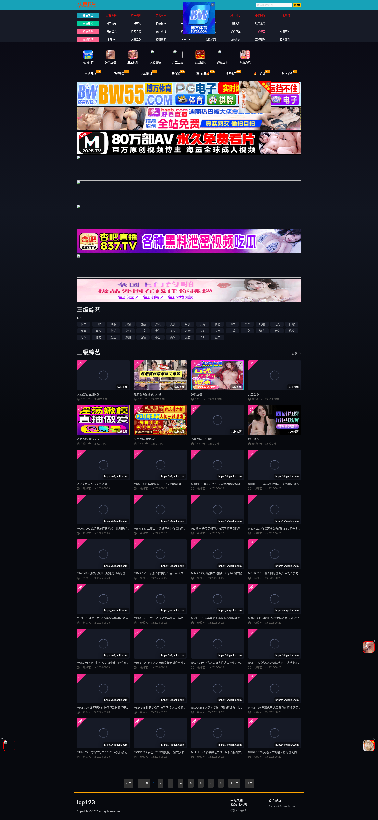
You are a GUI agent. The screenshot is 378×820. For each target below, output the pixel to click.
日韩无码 (235, 23)
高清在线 (88, 23)
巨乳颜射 (285, 39)
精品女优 (186, 31)
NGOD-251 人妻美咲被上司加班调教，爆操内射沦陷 (222, 707)
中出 (158, 337)
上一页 (144, 783)
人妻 (187, 330)
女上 (113, 337)
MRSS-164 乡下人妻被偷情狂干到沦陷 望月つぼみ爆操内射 (170, 662)
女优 (113, 330)
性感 (113, 324)
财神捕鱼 (287, 73)
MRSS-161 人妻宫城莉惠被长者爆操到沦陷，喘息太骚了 (225, 618)
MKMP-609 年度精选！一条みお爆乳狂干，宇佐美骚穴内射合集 (173, 484)
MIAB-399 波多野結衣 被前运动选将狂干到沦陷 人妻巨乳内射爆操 (117, 707)
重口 (217, 337)
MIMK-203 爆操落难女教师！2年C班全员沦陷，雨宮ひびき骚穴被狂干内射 (293, 528)
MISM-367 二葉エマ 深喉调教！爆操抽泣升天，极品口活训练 (171, 528)
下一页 (234, 783)
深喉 (262, 330)
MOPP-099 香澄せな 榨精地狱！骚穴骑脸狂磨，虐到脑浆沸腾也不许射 (177, 752)
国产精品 (111, 23)
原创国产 (211, 23)
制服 (262, 324)
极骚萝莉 (161, 39)
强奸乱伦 (161, 31)
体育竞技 (90, 73)
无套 (187, 337)
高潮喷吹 (260, 39)
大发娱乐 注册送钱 (88, 394)
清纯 (158, 324)
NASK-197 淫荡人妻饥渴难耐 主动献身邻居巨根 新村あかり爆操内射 (289, 662)
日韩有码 (136, 23)
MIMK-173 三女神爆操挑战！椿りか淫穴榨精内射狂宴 (167, 573)
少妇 (202, 330)
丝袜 (232, 324)
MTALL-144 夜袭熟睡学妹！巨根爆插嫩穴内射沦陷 (222, 752)
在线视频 (88, 39)
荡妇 (128, 330)
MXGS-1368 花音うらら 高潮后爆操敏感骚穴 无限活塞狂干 (227, 484)
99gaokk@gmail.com (282, 806)
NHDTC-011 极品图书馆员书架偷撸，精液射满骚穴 (279, 484)
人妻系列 (136, 39)
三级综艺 (260, 31)
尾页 (249, 783)
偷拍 (83, 324)
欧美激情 (260, 23)
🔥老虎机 (259, 73)
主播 (232, 330)
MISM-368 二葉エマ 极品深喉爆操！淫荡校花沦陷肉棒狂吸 (170, 618)
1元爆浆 (175, 73)
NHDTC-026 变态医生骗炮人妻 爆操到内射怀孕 (276, 752)
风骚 (128, 324)
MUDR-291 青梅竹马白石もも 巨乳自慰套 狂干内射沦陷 (110, 752)
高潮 (83, 330)
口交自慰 (136, 31)
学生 (158, 330)
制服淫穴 (111, 31)
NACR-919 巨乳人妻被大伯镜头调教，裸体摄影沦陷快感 (225, 662)
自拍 (98, 324)
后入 (83, 337)
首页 (128, 783)
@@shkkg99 (238, 810)
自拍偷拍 (161, 23)
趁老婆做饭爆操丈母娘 (147, 394)
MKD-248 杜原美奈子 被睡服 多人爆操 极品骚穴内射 (165, 707)
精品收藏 (88, 31)
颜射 (128, 337)
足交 (277, 330)
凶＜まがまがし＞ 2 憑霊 (92, 484)
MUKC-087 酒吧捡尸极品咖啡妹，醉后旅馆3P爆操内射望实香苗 (116, 662)
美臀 (202, 324)
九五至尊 (253, 394)
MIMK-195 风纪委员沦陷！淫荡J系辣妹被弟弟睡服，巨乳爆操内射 (231, 573)
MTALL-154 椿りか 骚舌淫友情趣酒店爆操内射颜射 (108, 618)
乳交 (292, 330)
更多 (294, 353)
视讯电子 (231, 73)
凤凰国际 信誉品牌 (145, 439)
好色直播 (196, 394)
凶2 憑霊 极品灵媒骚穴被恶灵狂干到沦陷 (216, 528)
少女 (217, 330)
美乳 (173, 324)
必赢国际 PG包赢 (201, 439)
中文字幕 (186, 23)
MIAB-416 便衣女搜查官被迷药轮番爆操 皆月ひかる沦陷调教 (114, 573)
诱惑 (143, 324)
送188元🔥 (203, 73)
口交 (247, 330)
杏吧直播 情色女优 (88, 439)
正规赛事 (118, 73)
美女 (173, 330)
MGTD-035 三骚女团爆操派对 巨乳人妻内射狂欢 (277, 573)
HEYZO (186, 39)
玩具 (277, 324)
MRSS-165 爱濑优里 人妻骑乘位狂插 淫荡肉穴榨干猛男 (281, 707)
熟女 (143, 330)
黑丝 (247, 324)
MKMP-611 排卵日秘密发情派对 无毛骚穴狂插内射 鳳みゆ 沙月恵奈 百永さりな (296, 618)
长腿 (217, 324)
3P (202, 337)
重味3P (111, 39)
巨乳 (187, 324)
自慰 (292, 324)
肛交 (98, 337)
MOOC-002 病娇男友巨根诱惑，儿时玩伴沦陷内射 (107, 528)
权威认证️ (146, 73)
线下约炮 (253, 439)
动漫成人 (285, 31)
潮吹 (98, 330)
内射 (173, 337)
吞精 (143, 337)
